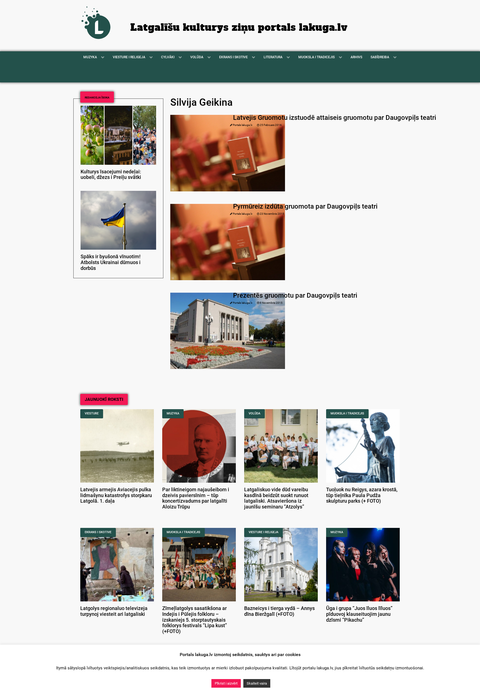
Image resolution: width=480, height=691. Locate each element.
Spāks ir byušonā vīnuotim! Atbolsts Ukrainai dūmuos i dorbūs (111, 262)
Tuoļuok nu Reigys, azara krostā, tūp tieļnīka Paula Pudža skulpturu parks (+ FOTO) (362, 495)
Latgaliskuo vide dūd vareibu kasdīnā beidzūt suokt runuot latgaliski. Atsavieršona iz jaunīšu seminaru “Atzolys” (276, 498)
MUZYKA (173, 413)
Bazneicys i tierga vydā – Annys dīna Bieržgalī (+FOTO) (279, 611)
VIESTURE (92, 413)
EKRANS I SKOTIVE (98, 532)
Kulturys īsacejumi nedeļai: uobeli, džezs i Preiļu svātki (111, 174)
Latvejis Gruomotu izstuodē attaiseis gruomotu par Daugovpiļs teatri (334, 118)
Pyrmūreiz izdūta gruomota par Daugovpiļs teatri (305, 206)
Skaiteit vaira (257, 683)
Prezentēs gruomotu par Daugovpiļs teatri (295, 295)
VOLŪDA (254, 413)
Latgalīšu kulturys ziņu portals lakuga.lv (239, 27)
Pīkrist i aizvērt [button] (226, 683)
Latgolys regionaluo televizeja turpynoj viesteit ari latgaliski (114, 611)
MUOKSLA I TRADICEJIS (347, 413)
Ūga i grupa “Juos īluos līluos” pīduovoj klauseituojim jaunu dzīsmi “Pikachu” (359, 614)
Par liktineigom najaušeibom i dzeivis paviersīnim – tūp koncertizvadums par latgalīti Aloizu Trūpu (195, 498)
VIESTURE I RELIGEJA (263, 532)
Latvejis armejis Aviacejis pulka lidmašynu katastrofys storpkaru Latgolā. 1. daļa (116, 495)
